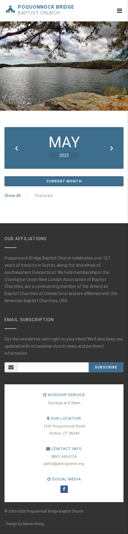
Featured (43, 195)
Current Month (64, 181)
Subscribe (106, 367)
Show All (12, 195)
